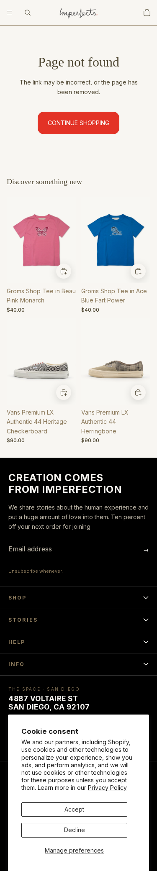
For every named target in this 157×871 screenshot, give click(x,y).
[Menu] (9, 12)
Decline (74, 829)
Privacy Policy (107, 787)
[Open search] (27, 12)
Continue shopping (78, 122)
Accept (74, 809)
